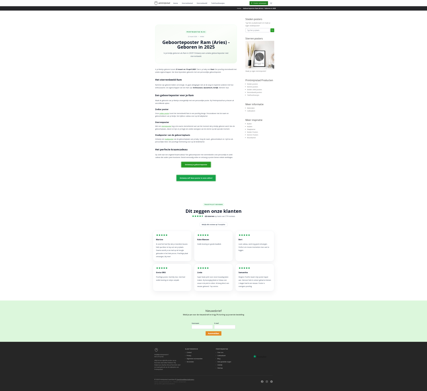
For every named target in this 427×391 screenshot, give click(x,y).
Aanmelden (213, 333)
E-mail (216, 323)
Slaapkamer (251, 129)
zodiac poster (164, 113)
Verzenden (190, 362)
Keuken (249, 126)
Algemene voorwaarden (194, 359)
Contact (189, 352)
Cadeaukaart (221, 355)
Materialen (251, 108)
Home (175, 3)
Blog (218, 359)
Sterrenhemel (187, 3)
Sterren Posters (252, 135)
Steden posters (252, 84)
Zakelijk (219, 365)
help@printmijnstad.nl (161, 354)
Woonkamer (251, 138)
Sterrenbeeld (202, 3)
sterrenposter (166, 126)
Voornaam (195, 323)
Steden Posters (252, 132)
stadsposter (169, 139)
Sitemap (220, 368)
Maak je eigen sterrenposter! (255, 71)
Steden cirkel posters (254, 89)
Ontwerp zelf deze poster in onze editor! (196, 178)
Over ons (220, 352)
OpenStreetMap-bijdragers (185, 379)
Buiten (249, 124)
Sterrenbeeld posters (254, 92)
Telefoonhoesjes (218, 3)
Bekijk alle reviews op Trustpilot (213, 224)
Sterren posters (252, 87)
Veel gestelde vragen (224, 362)
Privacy (189, 355)
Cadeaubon (251, 111)
